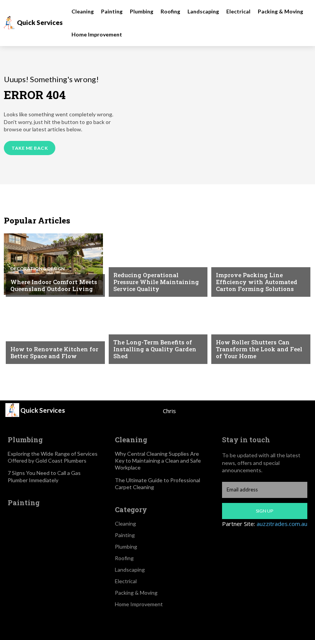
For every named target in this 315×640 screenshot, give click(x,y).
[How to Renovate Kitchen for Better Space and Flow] (53, 331)
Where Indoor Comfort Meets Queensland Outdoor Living (53, 285)
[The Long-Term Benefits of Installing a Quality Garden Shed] (156, 331)
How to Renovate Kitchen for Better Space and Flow (54, 352)
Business (124, 262)
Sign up (264, 511)
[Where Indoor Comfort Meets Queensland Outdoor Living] (53, 264)
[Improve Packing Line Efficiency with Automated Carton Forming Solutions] (258, 264)
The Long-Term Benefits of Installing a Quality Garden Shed (154, 349)
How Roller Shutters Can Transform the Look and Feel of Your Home (259, 349)
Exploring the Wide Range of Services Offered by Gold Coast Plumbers (53, 457)
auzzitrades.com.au (282, 524)
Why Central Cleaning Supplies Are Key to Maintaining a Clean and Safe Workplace (158, 460)
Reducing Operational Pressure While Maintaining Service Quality (156, 282)
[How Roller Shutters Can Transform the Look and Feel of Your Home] (258, 331)
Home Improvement (241, 329)
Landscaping (130, 329)
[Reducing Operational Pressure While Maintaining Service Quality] (156, 264)
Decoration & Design (37, 268)
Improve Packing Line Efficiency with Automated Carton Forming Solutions (256, 282)
